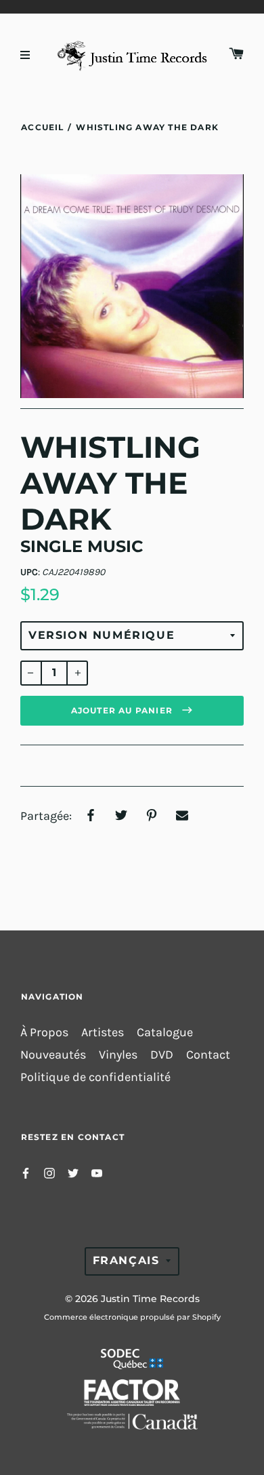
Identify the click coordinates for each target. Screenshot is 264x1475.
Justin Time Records (150, 1299)
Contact (208, 1055)
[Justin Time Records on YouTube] (96, 1172)
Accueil (42, 127)
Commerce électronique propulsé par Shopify (132, 1317)
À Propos (44, 1032)
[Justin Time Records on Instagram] (49, 1172)
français (126, 1260)
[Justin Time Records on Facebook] (25, 1172)
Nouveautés (53, 1055)
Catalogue (165, 1032)
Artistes (102, 1032)
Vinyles (118, 1055)
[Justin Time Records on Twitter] (73, 1172)
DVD (161, 1055)
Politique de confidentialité (95, 1077)
